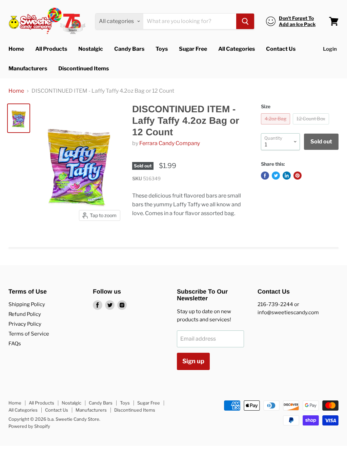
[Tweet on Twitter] (276, 175)
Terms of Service (28, 334)
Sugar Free (193, 49)
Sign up (193, 361)
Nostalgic (90, 49)
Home (16, 49)
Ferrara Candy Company (169, 143)
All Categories (236, 49)
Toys (162, 49)
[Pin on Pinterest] (297, 175)
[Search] (245, 21)
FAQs (14, 344)
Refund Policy (24, 314)
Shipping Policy (26, 304)
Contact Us (280, 49)
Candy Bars (129, 49)
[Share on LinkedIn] (287, 175)
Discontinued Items (83, 68)
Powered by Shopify (29, 426)
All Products (51, 49)
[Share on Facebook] (265, 175)
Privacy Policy (24, 324)
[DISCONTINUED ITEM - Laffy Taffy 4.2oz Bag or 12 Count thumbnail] (18, 118)
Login (330, 49)
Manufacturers (27, 68)
